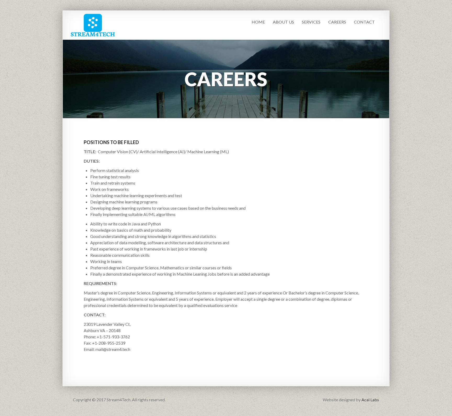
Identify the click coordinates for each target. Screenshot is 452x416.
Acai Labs (370, 399)
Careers (337, 21)
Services (311, 21)
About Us (283, 21)
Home (258, 21)
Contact (364, 21)
